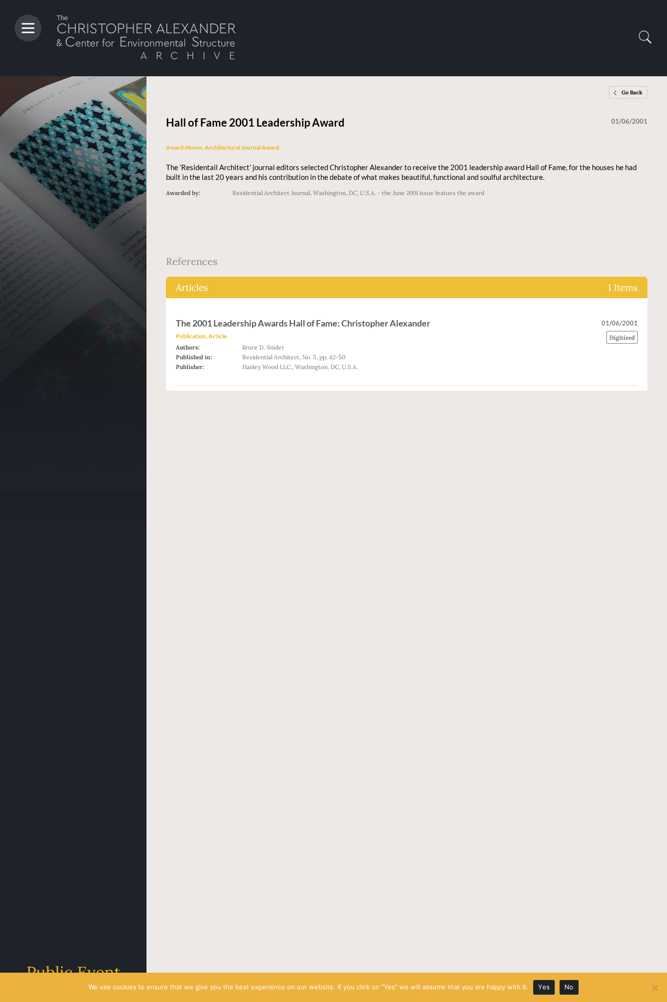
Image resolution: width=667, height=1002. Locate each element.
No (569, 987)
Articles (407, 287)
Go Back (632, 92)
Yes (544, 987)
